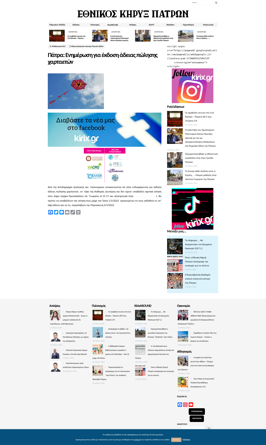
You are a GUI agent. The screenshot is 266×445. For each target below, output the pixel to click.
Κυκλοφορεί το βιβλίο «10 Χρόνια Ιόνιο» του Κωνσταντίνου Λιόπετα (118, 333)
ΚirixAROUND (113, 25)
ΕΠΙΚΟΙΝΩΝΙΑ (196, 411)
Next (216, 36)
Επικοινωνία (208, 24)
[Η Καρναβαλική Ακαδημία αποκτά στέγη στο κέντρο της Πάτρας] (175, 281)
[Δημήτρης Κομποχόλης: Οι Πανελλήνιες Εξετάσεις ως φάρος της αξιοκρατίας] (55, 337)
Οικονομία (88, 46)
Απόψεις (132, 24)
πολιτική (137, 440)
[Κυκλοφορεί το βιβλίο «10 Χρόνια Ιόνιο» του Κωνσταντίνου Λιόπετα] (98, 333)
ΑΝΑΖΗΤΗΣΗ (182, 424)
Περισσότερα (188, 24)
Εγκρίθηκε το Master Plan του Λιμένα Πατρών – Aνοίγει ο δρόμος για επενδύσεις (203, 337)
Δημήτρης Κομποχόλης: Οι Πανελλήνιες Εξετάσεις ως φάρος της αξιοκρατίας (76, 337)
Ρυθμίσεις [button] (186, 440)
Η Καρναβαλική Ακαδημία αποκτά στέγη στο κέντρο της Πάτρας (197, 279)
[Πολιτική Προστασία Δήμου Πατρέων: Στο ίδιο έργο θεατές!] (55, 354)
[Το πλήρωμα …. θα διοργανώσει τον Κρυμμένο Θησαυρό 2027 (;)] (175, 247)
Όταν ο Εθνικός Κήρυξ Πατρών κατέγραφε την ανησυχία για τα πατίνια (197, 261)
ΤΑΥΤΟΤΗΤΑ (196, 419)
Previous (50, 36)
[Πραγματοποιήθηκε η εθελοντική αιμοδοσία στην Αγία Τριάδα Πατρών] (175, 160)
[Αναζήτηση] (209, 428)
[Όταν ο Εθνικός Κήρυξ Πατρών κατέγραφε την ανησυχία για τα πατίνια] (175, 264)
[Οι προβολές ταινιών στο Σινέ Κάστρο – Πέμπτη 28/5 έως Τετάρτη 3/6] (175, 119)
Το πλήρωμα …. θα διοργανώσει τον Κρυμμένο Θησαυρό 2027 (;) (198, 244)
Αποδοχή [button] (176, 440)
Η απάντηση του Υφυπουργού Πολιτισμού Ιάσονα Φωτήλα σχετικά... (119, 38)
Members (170, 24)
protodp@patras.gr (144, 196)
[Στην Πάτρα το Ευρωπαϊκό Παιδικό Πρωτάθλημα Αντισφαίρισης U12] (183, 383)
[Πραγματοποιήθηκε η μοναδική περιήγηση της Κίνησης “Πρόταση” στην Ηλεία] (140, 333)
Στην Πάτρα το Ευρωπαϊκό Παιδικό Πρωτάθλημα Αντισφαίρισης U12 (202, 383)
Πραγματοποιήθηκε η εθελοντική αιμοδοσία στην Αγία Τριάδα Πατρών (163, 38)
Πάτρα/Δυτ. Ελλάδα (57, 24)
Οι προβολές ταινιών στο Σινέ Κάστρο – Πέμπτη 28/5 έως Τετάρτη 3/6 (199, 117)
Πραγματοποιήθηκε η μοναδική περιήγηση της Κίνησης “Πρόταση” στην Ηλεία (160, 333)
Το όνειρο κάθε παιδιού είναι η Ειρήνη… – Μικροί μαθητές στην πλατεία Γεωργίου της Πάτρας (201, 175)
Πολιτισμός (94, 24)
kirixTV (151, 24)
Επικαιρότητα (81, 46)
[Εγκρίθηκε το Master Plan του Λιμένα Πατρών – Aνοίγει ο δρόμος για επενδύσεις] (183, 337)
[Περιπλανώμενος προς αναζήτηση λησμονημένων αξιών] (55, 367)
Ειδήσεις (76, 24)
